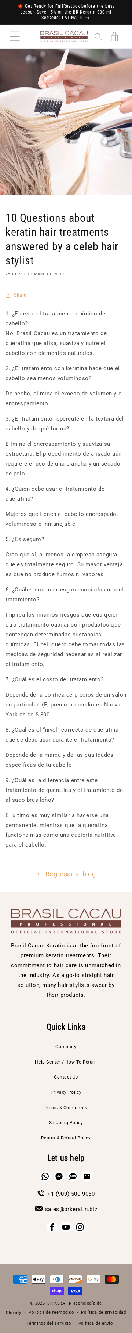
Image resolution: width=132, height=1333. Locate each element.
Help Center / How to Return (66, 1062)
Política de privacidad (103, 1312)
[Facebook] (52, 1227)
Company (65, 1046)
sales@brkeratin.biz (71, 1209)
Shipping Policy (66, 1122)
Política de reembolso (51, 1312)
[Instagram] (79, 1227)
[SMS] (72, 1176)
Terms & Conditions (66, 1107)
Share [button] (20, 295)
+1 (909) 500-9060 (71, 1194)
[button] (15, 36)
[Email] (86, 1176)
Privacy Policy (66, 1092)
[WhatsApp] (45, 1176)
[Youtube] (66, 1227)
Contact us (66, 1077)
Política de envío (95, 1323)
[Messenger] (59, 1176)
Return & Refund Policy (66, 1138)
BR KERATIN (59, 1303)
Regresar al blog (70, 874)
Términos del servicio (48, 1323)
